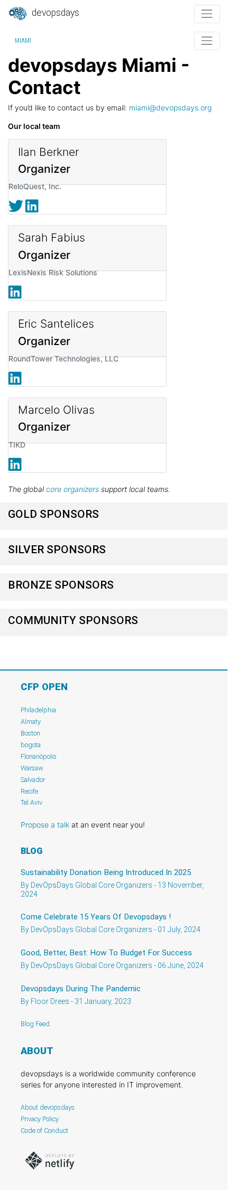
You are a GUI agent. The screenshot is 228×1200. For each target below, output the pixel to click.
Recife (29, 791)
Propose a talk (45, 824)
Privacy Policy (40, 1119)
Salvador (33, 780)
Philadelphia (38, 710)
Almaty (31, 721)
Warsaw (32, 768)
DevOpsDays (54, 12)
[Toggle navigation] (207, 14)
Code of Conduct (44, 1130)
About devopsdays (48, 1107)
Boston (30, 733)
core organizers (72, 489)
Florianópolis (39, 756)
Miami (23, 40)
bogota (31, 745)
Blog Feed (35, 1024)
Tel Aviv (31, 802)
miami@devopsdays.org (170, 107)
